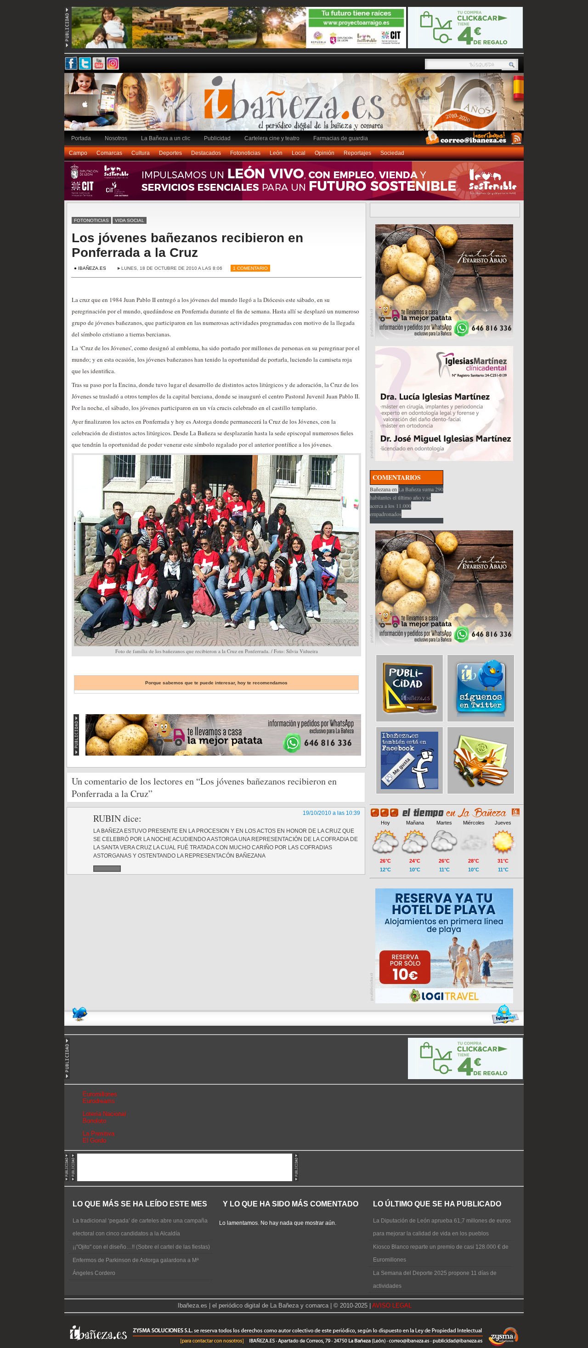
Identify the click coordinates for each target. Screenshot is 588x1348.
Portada (81, 138)
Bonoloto (94, 1120)
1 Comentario (250, 268)
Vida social (129, 220)
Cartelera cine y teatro (272, 138)
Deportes (170, 153)
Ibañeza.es (296, 106)
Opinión (324, 153)
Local (298, 153)
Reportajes (357, 153)
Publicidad (217, 138)
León (276, 153)
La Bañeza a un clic (165, 138)
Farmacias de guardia (340, 138)
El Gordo (94, 1140)
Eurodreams (99, 1101)
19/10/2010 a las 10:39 (331, 813)
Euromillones (100, 1094)
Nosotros (116, 138)
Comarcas (109, 153)
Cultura (140, 153)
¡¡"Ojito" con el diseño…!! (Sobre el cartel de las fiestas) (141, 1247)
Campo (78, 153)
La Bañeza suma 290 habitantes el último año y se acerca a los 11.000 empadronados (406, 501)
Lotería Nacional (104, 1113)
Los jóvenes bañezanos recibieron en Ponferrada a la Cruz (187, 245)
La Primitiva (98, 1133)
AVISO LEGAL (392, 1305)
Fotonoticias (245, 153)
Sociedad (392, 153)
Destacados (206, 153)
